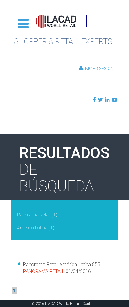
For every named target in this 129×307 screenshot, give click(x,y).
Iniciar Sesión (98, 68)
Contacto (90, 303)
